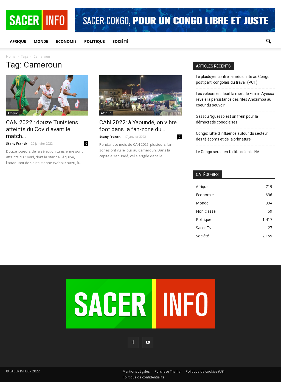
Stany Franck (16, 143)
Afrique (18, 41)
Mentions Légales (136, 371)
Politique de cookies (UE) (205, 371)
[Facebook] (133, 342)
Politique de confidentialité (143, 377)
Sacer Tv (203, 227)
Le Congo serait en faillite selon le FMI (228, 152)
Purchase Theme (168, 371)
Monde (41, 41)
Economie (66, 41)
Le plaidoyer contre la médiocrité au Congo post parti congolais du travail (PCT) (232, 79)
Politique (94, 41)
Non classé (206, 211)
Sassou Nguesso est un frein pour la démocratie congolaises (227, 119)
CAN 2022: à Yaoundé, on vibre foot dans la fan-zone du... (138, 126)
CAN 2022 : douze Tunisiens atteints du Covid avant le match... (42, 129)
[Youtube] (147, 342)
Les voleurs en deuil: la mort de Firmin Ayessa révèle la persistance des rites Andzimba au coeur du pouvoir (235, 99)
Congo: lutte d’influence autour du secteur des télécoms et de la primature (232, 136)
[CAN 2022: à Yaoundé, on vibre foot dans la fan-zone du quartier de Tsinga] (140, 95)
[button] (268, 41)
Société (120, 41)
